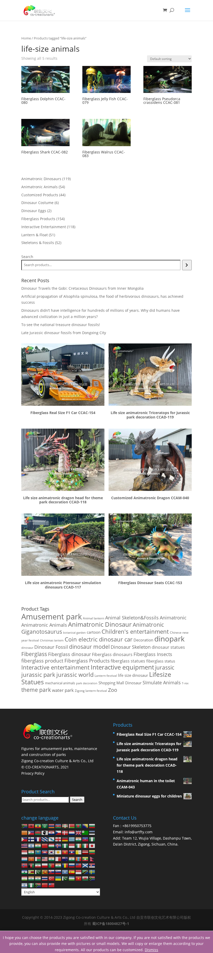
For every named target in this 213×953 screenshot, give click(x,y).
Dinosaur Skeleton (131, 647)
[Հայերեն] (51, 825)
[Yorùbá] (31, 884)
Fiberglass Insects (153, 654)
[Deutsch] (65, 838)
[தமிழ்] (31, 878)
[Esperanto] (85, 832)
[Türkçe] (51, 878)
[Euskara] (65, 825)
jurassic (164, 667)
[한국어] (51, 851)
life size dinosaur (133, 675)
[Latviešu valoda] (85, 851)
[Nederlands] (72, 832)
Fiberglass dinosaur (69, 654)
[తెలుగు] (38, 878)
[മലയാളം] (51, 858)
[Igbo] (65, 845)
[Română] (65, 865)
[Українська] (58, 878)
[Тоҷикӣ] (24, 878)
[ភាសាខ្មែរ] (45, 851)
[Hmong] (45, 845)
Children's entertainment (135, 631)
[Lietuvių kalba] (92, 851)
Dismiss (151, 949)
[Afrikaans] (24, 825)
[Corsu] (45, 832)
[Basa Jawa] (24, 851)
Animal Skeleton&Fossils (132, 617)
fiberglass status (160, 661)
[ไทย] (45, 878)
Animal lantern (93, 618)
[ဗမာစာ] (85, 858)
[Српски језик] (92, 865)
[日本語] (92, 845)
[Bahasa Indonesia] (72, 845)
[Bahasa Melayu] (45, 858)
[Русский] (72, 865)
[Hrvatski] (51, 832)
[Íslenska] (58, 845)
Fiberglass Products (87, 660)
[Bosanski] (85, 825)
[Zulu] (38, 884)
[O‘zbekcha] (72, 878)
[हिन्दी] (38, 845)
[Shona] (31, 871)
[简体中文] (45, 884)
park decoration (86, 683)
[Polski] (45, 865)
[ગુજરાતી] (78, 838)
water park (63, 690)
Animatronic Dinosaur (100, 624)
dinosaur (27, 648)
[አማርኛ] (38, 825)
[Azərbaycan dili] (58, 825)
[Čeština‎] (58, 832)
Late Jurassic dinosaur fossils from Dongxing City (63, 332)
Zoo (112, 689)
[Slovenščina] (58, 871)
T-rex (185, 683)
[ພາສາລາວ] (72, 851)
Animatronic (173, 617)
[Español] (72, 871)
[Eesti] (92, 832)
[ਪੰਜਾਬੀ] (58, 865)
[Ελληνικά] (72, 838)
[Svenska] (92, 871)
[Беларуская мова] (72, 825)
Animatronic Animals (44, 625)
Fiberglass (34, 654)
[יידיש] (24, 884)
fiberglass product (42, 660)
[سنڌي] (38, 871)
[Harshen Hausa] (92, 838)
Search (27, 256)
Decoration (143, 640)
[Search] (187, 265)
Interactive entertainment (55, 667)
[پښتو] (31, 865)
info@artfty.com (138, 831)
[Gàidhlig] (85, 865)
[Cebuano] (31, 832)
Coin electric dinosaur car (98, 639)
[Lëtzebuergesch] (24, 858)
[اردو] (65, 878)
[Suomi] (31, 838)
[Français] (38, 838)
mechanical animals (60, 683)
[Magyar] (51, 845)
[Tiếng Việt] (78, 878)
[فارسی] (38, 865)
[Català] (24, 832)
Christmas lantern (52, 640)
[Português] (51, 865)
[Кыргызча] (65, 851)
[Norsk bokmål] (24, 865)
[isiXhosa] (92, 878)
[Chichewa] (38, 832)
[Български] (92, 825)
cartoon (94, 632)
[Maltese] (58, 858)
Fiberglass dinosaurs (112, 654)
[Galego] (51, 838)
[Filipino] (24, 838)
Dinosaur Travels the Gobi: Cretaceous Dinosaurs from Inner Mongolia (82, 288)
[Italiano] (85, 845)
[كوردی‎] (58, 851)
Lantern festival (106, 675)
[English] (78, 832)
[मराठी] (72, 858)
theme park (36, 689)
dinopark (169, 639)
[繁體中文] (51, 884)
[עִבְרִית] (31, 845)
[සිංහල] (45, 871)
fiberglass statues (128, 661)
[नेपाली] (92, 858)
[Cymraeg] (85, 878)
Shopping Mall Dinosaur (120, 682)
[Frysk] (45, 838)
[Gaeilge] (78, 845)
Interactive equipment (122, 667)
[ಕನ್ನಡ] (31, 851)
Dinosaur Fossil (51, 647)
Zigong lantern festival (91, 690)
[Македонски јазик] (31, 858)
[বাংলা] (78, 825)
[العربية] (45, 825)
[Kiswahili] (85, 871)
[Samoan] (78, 865)
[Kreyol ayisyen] (85, 838)
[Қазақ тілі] (38, 851)
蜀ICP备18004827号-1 (110, 923)
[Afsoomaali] (65, 871)
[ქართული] (58, 838)
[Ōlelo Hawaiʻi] (24, 845)
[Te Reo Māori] (65, 858)
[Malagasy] (38, 858)
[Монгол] (78, 858)
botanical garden (74, 632)
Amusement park (51, 616)
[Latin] (78, 851)
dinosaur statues (168, 647)
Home (26, 38)
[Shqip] (31, 825)
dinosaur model (89, 646)
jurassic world (75, 675)
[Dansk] (65, 832)
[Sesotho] (24, 871)
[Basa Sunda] (78, 871)
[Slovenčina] (51, 871)
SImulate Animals (162, 682)
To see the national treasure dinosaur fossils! (60, 324)
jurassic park (38, 674)
